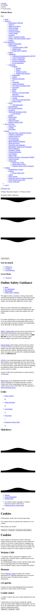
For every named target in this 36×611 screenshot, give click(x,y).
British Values (12, 117)
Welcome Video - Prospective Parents (19, 133)
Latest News (12, 126)
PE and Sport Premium (15, 108)
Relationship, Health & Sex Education (20, 147)
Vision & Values (13, 28)
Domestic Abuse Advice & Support (23, 166)
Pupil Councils (12, 176)
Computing (15, 82)
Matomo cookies (11, 573)
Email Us (9, 268)
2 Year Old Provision (18, 58)
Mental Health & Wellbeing (16, 141)
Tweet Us (9, 278)
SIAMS (10, 115)
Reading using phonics (23, 73)
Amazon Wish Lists (14, 136)
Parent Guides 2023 (18, 173)
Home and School (13, 143)
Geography (15, 87)
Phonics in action (21, 72)
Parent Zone (4, 380)
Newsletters (12, 129)
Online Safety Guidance (19, 51)
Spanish (14, 98)
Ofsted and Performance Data (17, 112)
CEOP (3, 360)
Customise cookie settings (23, 530)
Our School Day (13, 30)
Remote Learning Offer (15, 122)
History (14, 89)
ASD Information (17, 105)
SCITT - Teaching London (16, 37)
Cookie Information (11, 497)
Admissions (12, 54)
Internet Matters (5, 345)
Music (14, 91)
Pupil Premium (12, 106)
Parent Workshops (13, 148)
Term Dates (11, 119)
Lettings (10, 40)
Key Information (10, 42)
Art (13, 80)
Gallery (10, 175)
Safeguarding (12, 45)
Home (6, 19)
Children (7, 168)
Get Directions (10, 270)
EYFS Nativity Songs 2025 (16, 180)
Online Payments (13, 120)
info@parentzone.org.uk (8, 387)
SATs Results (16, 113)
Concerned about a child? (20, 47)
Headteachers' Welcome (15, 23)
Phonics (18, 68)
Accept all (11, 530)
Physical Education (18, 96)
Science (14, 77)
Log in (9, 8)
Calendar (11, 127)
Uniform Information (14, 152)
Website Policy (9, 498)
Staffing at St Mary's (14, 26)
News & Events (9, 124)
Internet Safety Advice (19, 164)
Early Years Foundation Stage (21, 86)
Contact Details (13, 33)
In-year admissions (18, 63)
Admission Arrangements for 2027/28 (23, 56)
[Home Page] (5, 188)
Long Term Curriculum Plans (21, 99)
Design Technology (18, 84)
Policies (10, 52)
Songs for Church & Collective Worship (20, 178)
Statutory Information (14, 44)
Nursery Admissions (18, 59)
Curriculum (11, 65)
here (7, 374)
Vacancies (11, 35)
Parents (7, 131)
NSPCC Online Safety (7, 331)
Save (17, 609)
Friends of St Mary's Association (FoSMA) (21, 157)
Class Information (13, 140)
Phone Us (9, 267)
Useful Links (12, 161)
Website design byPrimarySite (14, 505)
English (14, 66)
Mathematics (16, 75)
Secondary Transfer (14, 150)
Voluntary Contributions (15, 134)
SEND (10, 103)
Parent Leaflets (16, 101)
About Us (8, 21)
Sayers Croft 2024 (13, 182)
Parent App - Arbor (18, 162)
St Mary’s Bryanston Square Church (19, 38)
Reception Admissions (19, 61)
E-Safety (11, 171)
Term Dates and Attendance (16, 145)
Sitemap (7, 495)
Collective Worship (14, 31)
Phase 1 (18, 70)
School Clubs (12, 155)
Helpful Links (16, 49)
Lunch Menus (12, 154)
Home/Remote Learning (15, 169)
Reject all (4, 530)
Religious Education (18, 79)
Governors (11, 110)
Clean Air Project (13, 159)
